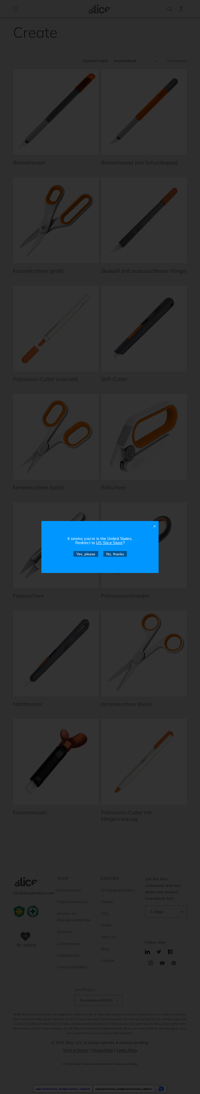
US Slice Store (109, 543)
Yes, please (85, 554)
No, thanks (115, 554)
